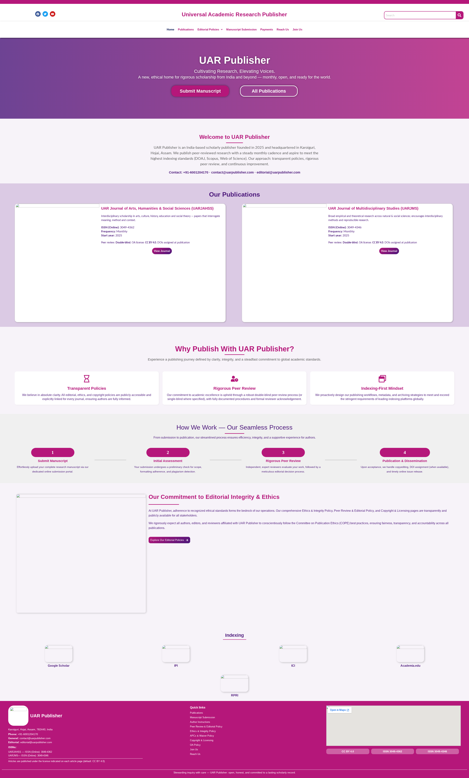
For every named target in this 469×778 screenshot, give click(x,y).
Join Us (297, 29)
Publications (186, 29)
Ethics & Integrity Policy (203, 731)
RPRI (234, 695)
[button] (210, 29)
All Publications (269, 91)
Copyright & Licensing (201, 740)
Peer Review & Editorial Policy (206, 726)
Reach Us (283, 29)
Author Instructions (200, 722)
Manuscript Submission (241, 29)
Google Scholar (58, 665)
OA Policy (195, 745)
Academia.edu (410, 665)
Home (170, 29)
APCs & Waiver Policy (202, 735)
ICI (293, 665)
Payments (266, 29)
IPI (176, 665)
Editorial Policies (208, 29)
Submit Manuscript (200, 91)
